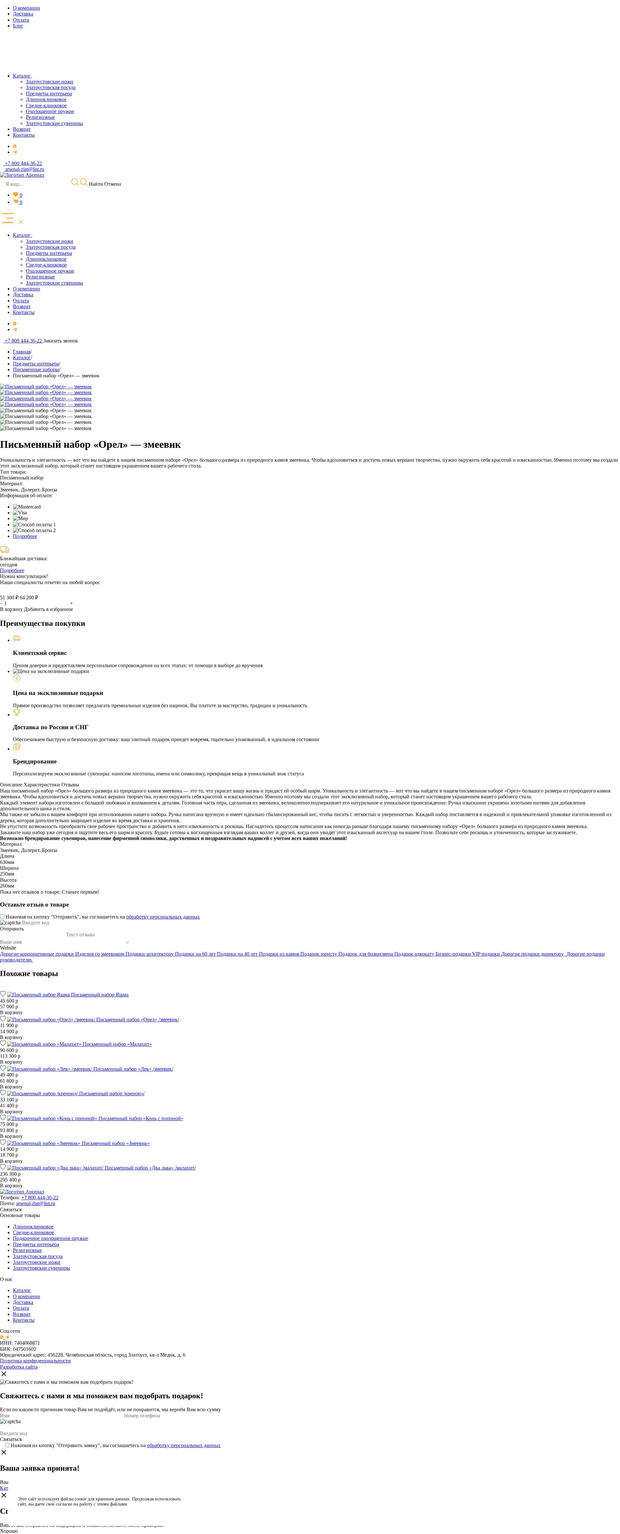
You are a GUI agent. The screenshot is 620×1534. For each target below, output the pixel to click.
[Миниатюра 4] (46, 428)
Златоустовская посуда (38, 1256)
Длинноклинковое (33, 1226)
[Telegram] (15, 152)
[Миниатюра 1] (46, 411)
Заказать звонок (60, 340)
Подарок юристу (319, 954)
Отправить (12, 928)
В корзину (11, 609)
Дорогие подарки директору (533, 954)
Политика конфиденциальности (35, 1360)
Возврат (22, 1314)
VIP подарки (486, 954)
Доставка (23, 1302)
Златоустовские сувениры (41, 1268)
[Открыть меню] (12, 218)
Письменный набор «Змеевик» (116, 1143)
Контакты (24, 1320)
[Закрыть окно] (4, 1374)
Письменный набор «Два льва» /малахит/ (150, 1168)
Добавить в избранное (48, 609)
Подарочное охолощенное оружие (50, 1238)
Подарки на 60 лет (196, 954)
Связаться (11, 1209)
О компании (26, 1296)
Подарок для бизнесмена (366, 954)
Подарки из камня (279, 954)
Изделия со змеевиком (100, 954)
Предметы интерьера (36, 1244)
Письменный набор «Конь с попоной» (140, 1118)
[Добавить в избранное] (3, 994)
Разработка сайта (18, 1367)
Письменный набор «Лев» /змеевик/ (133, 1069)
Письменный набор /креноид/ (112, 1093)
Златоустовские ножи (36, 1262)
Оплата (21, 1308)
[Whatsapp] (14, 146)
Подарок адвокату (415, 954)
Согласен (223, 1493)
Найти (95, 184)
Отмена (112, 184)
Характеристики (42, 784)
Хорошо (9, 1531)
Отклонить (222, 1509)
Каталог (22, 1290)
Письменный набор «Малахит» (117, 1044)
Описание (11, 784)
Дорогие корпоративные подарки (37, 954)
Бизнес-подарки (454, 954)
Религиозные (27, 1250)
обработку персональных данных (163, 916)
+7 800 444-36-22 (39, 1197)
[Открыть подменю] (33, 235)
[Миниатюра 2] (46, 416)
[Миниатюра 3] (46, 422)
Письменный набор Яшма (100, 994)
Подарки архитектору (150, 954)
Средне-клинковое (33, 1232)
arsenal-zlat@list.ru (35, 1203)
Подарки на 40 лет (238, 954)
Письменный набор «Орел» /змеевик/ (137, 1019)
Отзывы (70, 784)
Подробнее (25, 536)
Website (8, 948)
